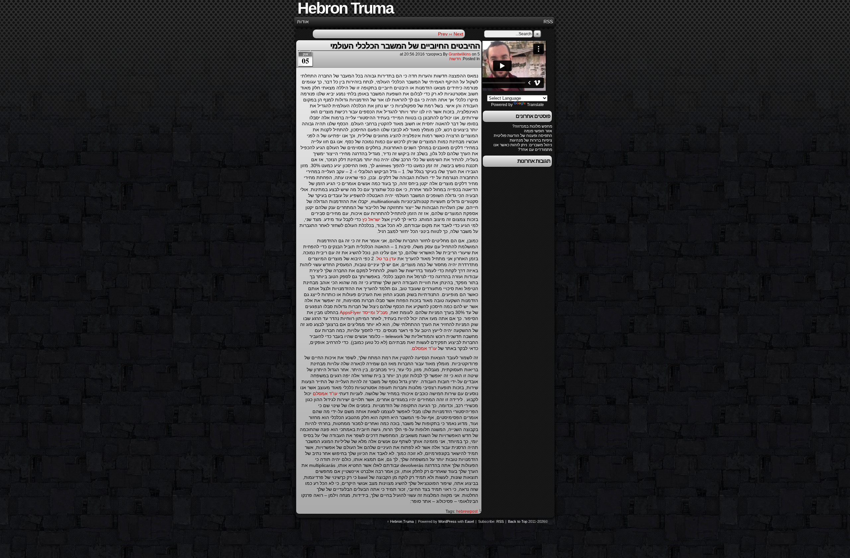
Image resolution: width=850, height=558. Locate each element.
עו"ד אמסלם (424, 348)
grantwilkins (460, 54)
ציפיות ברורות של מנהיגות (531, 140)
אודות (303, 21)
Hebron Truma (402, 521)
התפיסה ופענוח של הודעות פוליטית (523, 135)
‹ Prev (444, 34)
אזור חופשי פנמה (538, 131)
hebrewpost (466, 511)
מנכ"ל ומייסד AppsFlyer (363, 312)
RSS (548, 21)
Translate (535, 104)
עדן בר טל (386, 258)
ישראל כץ (371, 219)
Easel (469, 521)
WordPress (447, 521)
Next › (457, 34)
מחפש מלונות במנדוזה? (532, 126)
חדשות (455, 58)
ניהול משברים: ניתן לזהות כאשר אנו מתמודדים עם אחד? (522, 147)
